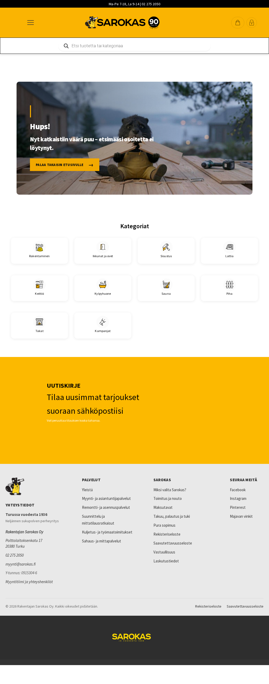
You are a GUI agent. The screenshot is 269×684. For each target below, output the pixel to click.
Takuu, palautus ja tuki (171, 516)
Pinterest (238, 507)
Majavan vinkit (241, 516)
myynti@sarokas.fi (21, 564)
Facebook (238, 489)
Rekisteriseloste (166, 534)
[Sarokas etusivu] (36, 486)
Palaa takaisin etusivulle (60, 165)
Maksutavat (163, 507)
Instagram (238, 498)
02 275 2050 (15, 555)
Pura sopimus (164, 525)
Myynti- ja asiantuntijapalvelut (106, 498)
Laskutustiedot (166, 560)
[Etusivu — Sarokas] (122, 22)
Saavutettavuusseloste (172, 543)
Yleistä (87, 489)
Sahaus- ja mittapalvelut (101, 540)
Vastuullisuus (164, 552)
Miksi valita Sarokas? (169, 489)
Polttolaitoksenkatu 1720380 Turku (24, 543)
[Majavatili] (251, 22)
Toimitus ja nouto (167, 498)
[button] (237, 22)
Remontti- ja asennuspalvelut (106, 507)
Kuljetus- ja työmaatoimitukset (107, 532)
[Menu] (30, 23)
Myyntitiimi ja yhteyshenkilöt (29, 581)
